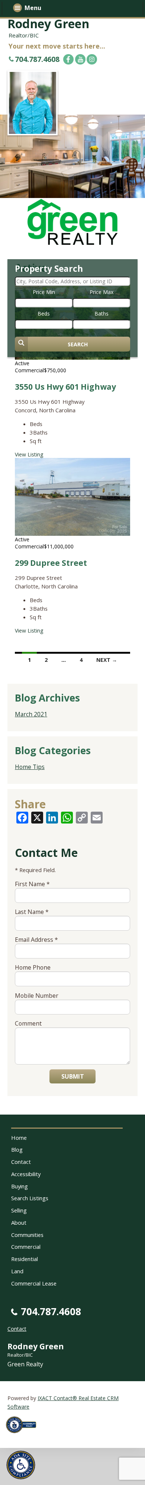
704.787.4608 (37, 59)
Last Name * (32, 912)
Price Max (101, 292)
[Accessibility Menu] (21, 1465)
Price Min (44, 292)
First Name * (32, 884)
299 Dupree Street (51, 563)
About (18, 1222)
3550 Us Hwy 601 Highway (65, 387)
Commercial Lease (34, 1283)
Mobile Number (36, 995)
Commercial (26, 1246)
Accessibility (26, 1174)
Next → (106, 659)
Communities (27, 1234)
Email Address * (36, 939)
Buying (19, 1186)
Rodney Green (48, 24)
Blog (17, 1149)
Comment (28, 1023)
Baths (101, 313)
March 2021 (31, 714)
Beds (44, 313)
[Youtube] (80, 59)
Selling (19, 1210)
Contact (21, 1161)
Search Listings (29, 1198)
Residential (24, 1259)
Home (19, 1137)
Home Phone (33, 967)
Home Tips (30, 767)
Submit (72, 1076)
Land (17, 1271)
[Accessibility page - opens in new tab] (24, 1435)
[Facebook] (68, 59)
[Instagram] (92, 59)
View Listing (29, 454)
